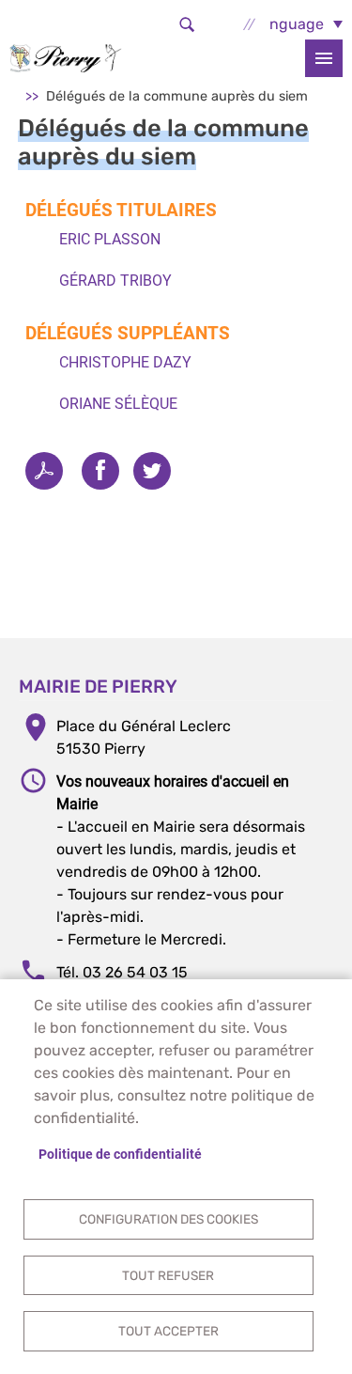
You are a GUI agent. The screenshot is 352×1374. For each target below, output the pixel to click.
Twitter (152, 471)
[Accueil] (65, 57)
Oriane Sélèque (118, 404)
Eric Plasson (110, 239)
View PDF (44, 471)
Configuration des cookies (168, 1218)
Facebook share (100, 471)
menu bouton (324, 58)
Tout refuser (168, 1275)
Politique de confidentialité (120, 1154)
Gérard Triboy (115, 280)
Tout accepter (168, 1330)
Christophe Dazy (125, 362)
